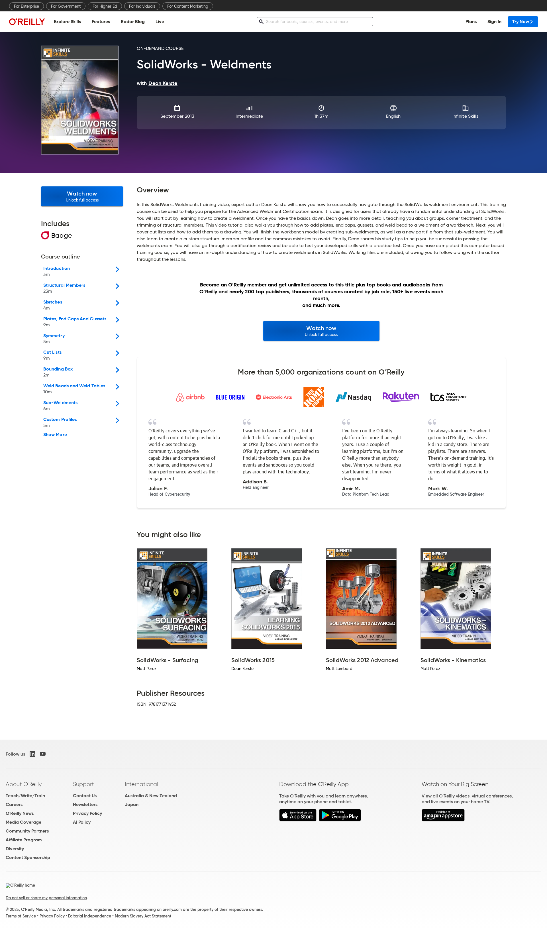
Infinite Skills (465, 116)
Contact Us (85, 796)
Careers (14, 804)
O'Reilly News (20, 813)
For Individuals (142, 6)
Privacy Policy (87, 813)
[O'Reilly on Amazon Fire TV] (443, 820)
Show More (55, 434)
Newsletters (85, 804)
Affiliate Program (24, 840)
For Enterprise (26, 6)
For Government (66, 6)
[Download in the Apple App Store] (298, 820)
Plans (471, 22)
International (141, 784)
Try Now (520, 22)
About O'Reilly (24, 784)
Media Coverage (23, 822)
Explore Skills (67, 22)
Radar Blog (133, 22)
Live (160, 22)
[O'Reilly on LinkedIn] (32, 754)
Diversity (15, 849)
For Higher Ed (105, 6)
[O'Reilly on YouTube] (43, 754)
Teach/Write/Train (25, 796)
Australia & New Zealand (151, 796)
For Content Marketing (187, 6)
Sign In (494, 22)
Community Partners (27, 831)
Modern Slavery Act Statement (143, 916)
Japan (131, 804)
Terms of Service (21, 916)
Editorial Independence (89, 916)
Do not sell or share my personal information (46, 897)
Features (101, 22)
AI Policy (82, 822)
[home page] (27, 21)
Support (83, 784)
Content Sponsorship (28, 857)
